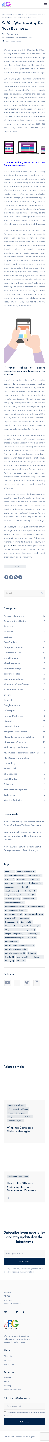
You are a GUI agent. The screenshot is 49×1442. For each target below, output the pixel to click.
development (35, 883)
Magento (10, 926)
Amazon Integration (14, 615)
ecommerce (29, 898)
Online (32, 953)
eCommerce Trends (13, 41)
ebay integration (13, 891)
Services (7, 1359)
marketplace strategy (14, 937)
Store (20, 961)
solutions (37, 957)
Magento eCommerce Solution (19, 737)
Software (8, 784)
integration (10, 918)
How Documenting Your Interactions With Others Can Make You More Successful (24, 823)
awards (21, 879)
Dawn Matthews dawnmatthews (18, 38)
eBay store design (12, 668)
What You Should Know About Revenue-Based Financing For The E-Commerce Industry (23, 836)
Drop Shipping (11, 658)
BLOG (7, 1296)
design (21, 883)
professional (23, 957)
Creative (33, 879)
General (8, 700)
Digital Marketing (12, 652)
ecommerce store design (15, 910)
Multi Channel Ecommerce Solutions (21, 752)
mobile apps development (14, 566)
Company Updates (13, 647)
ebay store (29, 891)
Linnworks (9, 721)
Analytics (8, 626)
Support (7, 1292)
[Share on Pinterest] (16, 577)
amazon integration (26, 871)
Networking (9, 763)
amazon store (34, 875)
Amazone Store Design (15, 621)
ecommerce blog (12, 673)
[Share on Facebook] (6, 577)
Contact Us (9, 1363)
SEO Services (10, 773)
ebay (25, 887)
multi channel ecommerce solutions (19, 945)
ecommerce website (34, 914)
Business (8, 637)
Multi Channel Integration (16, 758)
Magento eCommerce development (20, 929)
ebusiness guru (12, 898)
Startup (9, 961)
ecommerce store (35, 906)
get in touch (10, 545)
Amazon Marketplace (14, 875)
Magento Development (15, 731)
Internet (24, 918)
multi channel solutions (15, 953)
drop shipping (11, 887)
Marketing (33, 933)
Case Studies (10, 642)
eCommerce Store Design (16, 684)
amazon (9, 871)
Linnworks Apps (11, 726)
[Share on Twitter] (11, 577)
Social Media (10, 779)
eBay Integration (12, 663)
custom (9, 883)
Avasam (9, 879)
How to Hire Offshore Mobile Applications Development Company (21, 1187)
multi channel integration (15, 949)
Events (7, 694)
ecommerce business (14, 902)
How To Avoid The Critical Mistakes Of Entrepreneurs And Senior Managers (22, 848)
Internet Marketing (13, 715)
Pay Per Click (10, 768)
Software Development (15, 789)
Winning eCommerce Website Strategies (20, 1129)
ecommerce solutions (14, 679)
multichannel (11, 941)
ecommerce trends (13, 914)
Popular (9, 957)
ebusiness (30, 894)
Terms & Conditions (12, 1303)
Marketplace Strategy (15, 742)
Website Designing (13, 800)
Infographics (10, 710)
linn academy (11, 922)
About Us (8, 1355)
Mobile (32, 937)
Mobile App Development (16, 747)
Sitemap (8, 1299)
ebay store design (13, 894)
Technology (9, 794)
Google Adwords (12, 705)
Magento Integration (14, 933)
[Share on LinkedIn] (20, 577)
